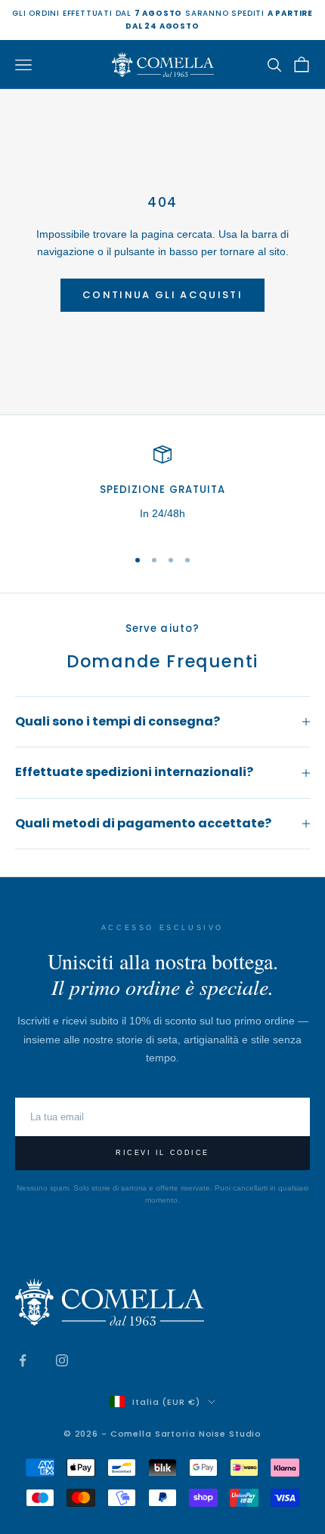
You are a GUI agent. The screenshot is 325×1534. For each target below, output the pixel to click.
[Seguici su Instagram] (62, 1360)
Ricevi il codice (162, 1153)
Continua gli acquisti (162, 295)
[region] (162, 489)
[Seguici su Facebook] (22, 1360)
